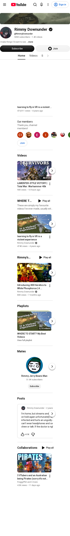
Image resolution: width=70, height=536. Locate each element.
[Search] (35, 5)
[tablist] (35, 56)
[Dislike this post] (33, 434)
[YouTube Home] (18, 4)
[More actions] (50, 184)
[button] (48, 56)
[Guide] (5, 5)
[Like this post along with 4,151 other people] (22, 434)
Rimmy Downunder (25, 243)
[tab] (21, 56)
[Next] (52, 170)
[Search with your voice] (41, 4)
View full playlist (24, 340)
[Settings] (48, 5)
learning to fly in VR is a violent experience (35, 107)
